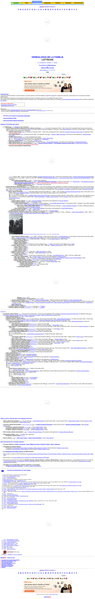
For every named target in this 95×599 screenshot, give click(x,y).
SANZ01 (30, 383)
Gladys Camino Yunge (62, 448)
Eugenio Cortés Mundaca (32, 370)
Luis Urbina (33, 378)
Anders (23, 434)
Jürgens (81, 326)
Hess (36, 180)
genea (42, 6)
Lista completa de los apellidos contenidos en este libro (70, 485)
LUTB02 (27, 259)
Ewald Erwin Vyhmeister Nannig (72, 301)
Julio (33, 259)
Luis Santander (33, 377)
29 (32, 181)
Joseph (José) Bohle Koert (22, 237)
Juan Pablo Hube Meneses (12, 494)
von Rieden (67, 189)
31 (28, 208)
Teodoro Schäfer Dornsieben (58, 134)
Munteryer (17, 127)
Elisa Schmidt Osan (40, 196)
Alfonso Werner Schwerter (44, 257)
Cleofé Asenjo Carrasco (81, 143)
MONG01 (4, 540)
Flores (36, 259)
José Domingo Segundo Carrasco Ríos (64, 143)
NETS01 (4, 498)
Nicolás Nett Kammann (52, 142)
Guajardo (26, 363)
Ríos (20, 374)
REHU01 (4, 499)
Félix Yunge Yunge (22, 438)
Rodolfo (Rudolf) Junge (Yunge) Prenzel (38, 195)
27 (25, 255)
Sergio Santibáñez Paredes (69, 205)
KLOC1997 (5, 504)
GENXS (6, 554)
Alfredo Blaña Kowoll (38, 421)
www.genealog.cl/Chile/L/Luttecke (71, 99)
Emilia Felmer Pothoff (40, 204)
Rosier (29, 129)
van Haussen (25, 189)
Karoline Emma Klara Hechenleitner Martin (83, 176)
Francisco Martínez (37, 200)
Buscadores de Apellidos (7, 566)
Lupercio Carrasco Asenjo (45, 143)
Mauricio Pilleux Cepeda (47, 67)
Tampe (52, 444)
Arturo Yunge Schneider (35, 438)
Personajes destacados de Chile (8, 563)
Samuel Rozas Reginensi (62, 383)
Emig (40, 252)
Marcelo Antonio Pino (18, 369)
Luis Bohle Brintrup (63, 236)
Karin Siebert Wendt (20, 489)
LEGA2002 (5, 483)
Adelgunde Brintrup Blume (36, 237)
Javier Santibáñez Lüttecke (23, 193)
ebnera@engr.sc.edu (24, 496)
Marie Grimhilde (45, 315)
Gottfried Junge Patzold (52, 196)
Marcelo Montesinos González (13, 540)
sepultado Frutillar (29, 302)
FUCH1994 (23, 424)
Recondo (40, 184)
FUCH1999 (27, 424)
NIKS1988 (28, 321)
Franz (92, 188)
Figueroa (63, 341)
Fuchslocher (22, 444)
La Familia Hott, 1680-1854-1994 (23, 484)
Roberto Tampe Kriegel (30, 213)
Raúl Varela (57, 343)
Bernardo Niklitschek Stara (46, 320)
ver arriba (3, 100)
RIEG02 (4, 539)
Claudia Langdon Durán (37, 428)
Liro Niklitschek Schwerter (9, 461)
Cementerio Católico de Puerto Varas (29, 320)
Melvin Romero (52, 65)
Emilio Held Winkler (7, 481)
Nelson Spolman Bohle (8, 479)
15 (28, 203)
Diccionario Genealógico (7, 564)
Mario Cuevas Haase (11, 549)
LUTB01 (27, 306)
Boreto (42, 429)
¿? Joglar (50, 244)
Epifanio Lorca (37, 140)
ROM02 (21, 134)
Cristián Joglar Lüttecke (11, 541)
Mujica (5, 425)
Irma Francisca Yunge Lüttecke (20, 449)
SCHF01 (30, 424)
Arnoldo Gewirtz (29, 359)
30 (27, 180)
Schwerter (43, 444)
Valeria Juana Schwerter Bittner (73, 257)
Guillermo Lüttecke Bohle (12, 506)
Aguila (43, 349)
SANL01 (4, 503)
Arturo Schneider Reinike (42, 300)
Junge (27, 444)
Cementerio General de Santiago (73, 360)
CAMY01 (27, 209)
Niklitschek (33, 444)
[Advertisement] (47, 14)
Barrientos (74, 321)
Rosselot (86, 424)
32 (28, 180)
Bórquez (46, 260)
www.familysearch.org (11, 477)
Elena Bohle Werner (58, 255)
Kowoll (85, 421)
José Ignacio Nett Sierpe (12, 498)
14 (43, 128)
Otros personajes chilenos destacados (13, 120)
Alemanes (49, 62)
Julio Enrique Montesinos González (46, 181)
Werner (51, 438)
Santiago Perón (16, 363)
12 (31, 236)
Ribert (37, 427)
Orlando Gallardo (59, 339)
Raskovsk (37, 429)
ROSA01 (4, 493)
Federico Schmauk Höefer (16, 213)
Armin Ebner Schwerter (14, 496)
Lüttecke (55, 62)
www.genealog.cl (42, 62)
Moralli (68, 129)
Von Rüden (19, 189)
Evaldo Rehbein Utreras (11, 499)
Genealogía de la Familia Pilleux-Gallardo (11, 559)
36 (28, 240)
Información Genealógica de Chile (9, 561)
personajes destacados (24, 115)
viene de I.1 (3, 311)
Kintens (43, 306)
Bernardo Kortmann (32, 354)
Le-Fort (89, 421)
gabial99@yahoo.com (21, 480)
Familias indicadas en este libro (75, 481)
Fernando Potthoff (53, 210)
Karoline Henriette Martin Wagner (82, 177)
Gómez (57, 239)
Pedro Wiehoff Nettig (29, 204)
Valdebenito (18, 364)
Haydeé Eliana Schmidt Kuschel (35, 334)
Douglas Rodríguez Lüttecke (12, 545)
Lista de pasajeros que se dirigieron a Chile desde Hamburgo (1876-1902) (30, 457)
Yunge (47, 438)
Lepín (19, 373)
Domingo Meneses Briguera (35, 432)
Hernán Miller (56, 325)
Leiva (81, 336)
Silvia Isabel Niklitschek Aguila (78, 348)
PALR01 (4, 505)
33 (15, 434)
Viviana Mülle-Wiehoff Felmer (57, 203)
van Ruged (60, 189)
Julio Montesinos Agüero (87, 181)
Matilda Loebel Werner (56, 245)
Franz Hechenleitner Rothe (66, 177)
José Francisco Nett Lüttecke (15, 109)
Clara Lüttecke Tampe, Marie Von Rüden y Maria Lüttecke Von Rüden (30, 448)
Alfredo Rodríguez (28, 356)
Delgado (35, 202)
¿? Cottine (41, 307)
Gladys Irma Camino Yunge (41, 110)
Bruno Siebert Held (11, 489)
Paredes (85, 326)
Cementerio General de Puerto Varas (73, 132)
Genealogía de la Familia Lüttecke (14, 451)
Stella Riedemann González (12, 539)
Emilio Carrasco (37, 256)
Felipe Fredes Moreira (11, 507)
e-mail (52, 95)
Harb (56, 261)
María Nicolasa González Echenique (23, 183)
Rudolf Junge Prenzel (14, 198)
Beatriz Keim (76, 181)
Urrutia (41, 427)
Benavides (80, 321)
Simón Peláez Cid (29, 316)
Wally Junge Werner (41, 251)
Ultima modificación (44, 70)
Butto (58, 328)
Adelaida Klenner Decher (60, 320)
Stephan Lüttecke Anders (8, 544)
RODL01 (4, 545)
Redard (52, 261)
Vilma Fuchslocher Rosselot (44, 424)
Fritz (36, 355)
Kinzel (43, 252)
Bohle (16, 444)
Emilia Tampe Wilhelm (77, 212)
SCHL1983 (5, 491)
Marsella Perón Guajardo (29, 361)
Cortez (77, 340)
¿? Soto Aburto (17, 139)
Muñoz (53, 239)
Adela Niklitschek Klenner (63, 318)
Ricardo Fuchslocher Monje (73, 424)
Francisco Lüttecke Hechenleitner (32, 466)
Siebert (48, 444)
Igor (16, 332)
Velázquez (57, 444)
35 (12, 438)
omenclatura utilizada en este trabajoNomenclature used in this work (9, 105)
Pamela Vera (5, 546)
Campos (51, 260)
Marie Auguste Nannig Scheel (61, 302)
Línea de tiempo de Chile (9, 118)
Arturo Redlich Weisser (38, 208)
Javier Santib (12, 503)
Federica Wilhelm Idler (42, 213)
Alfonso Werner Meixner (58, 257)
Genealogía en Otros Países (8, 565)
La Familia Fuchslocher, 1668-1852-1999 (20, 486)
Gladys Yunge (36, 209)
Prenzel (66, 196)
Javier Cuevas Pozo (18, 138)
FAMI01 (4, 477)
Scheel (78, 336)
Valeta (33, 355)
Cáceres (16, 365)
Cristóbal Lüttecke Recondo (8, 543)
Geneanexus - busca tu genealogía (15, 554)
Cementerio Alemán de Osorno (45, 176)
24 (27, 191)
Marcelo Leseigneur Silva (12, 501)
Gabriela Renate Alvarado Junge (9, 480)
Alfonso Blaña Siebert (74, 421)
